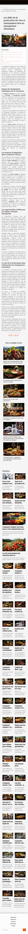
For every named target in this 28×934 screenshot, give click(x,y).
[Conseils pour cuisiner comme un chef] (7, 893)
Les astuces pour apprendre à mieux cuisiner (12, 381)
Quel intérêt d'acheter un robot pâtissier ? (7, 612)
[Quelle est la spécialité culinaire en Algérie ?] (20, 643)
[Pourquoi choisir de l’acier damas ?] (20, 604)
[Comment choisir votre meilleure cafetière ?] (7, 778)
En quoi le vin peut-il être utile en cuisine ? (13, 418)
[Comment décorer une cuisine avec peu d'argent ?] (20, 835)
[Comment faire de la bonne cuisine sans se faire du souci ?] (20, 816)
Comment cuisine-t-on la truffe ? (7, 727)
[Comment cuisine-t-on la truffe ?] (7, 720)
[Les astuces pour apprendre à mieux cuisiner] (13, 372)
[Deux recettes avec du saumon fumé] (20, 874)
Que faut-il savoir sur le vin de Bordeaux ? (7, 805)
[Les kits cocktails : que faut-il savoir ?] (20, 778)
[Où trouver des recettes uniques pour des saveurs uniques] (20, 797)
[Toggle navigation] (2, 2)
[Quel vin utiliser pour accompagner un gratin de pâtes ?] (7, 623)
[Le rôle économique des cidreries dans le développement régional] (14, 544)
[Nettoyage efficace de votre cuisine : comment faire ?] (7, 855)
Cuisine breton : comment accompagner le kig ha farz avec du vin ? (12, 458)
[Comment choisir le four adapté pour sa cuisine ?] (20, 700)
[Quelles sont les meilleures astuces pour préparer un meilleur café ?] (7, 585)
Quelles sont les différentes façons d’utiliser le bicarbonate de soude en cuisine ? (13, 438)
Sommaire (6, 50)
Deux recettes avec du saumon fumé (20, 881)
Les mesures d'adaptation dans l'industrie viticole (13, 54)
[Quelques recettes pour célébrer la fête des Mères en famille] (7, 835)
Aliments (13, 917)
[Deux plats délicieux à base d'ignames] (20, 855)
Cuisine (13, 921)
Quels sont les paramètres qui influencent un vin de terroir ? (13, 362)
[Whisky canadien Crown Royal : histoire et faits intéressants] (7, 758)
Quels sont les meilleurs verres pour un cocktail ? (20, 728)
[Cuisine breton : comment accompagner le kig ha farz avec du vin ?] (13, 449)
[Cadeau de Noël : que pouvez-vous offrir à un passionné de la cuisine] (20, 662)
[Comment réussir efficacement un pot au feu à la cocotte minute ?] (7, 565)
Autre (7, 8)
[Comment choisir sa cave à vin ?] (7, 662)
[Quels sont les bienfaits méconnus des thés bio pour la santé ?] (20, 495)
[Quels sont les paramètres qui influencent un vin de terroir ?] (13, 353)
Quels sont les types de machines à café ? (7, 824)
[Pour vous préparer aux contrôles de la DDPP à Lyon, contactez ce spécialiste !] (7, 476)
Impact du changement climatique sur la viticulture (13, 52)
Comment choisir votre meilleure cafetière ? (7, 786)
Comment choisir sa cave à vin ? (6, 669)
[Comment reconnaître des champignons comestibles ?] (7, 700)
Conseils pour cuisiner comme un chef (7, 901)
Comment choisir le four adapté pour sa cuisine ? (20, 709)
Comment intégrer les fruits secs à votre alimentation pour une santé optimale (14, 529)
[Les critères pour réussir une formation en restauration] (7, 739)
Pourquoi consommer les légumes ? (7, 650)
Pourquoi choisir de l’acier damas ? (20, 612)
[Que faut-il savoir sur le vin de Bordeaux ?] (7, 797)
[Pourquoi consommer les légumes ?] (7, 643)
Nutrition (13, 923)
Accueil (2, 8)
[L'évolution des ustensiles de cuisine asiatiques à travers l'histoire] (7, 495)
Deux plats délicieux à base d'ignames (19, 863)
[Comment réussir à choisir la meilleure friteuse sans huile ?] (20, 565)
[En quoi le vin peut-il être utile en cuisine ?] (13, 409)
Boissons (13, 919)
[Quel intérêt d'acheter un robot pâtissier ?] (7, 604)
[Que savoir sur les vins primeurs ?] (13, 391)
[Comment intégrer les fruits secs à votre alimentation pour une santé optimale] (14, 518)
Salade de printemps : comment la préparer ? (6, 882)
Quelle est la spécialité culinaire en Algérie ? (19, 651)
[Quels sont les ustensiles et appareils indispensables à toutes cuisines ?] (20, 893)
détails (20, 143)
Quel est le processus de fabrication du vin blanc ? (20, 484)
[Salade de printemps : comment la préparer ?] (7, 874)
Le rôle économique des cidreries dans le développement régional (11, 555)
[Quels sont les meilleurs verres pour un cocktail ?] (20, 720)
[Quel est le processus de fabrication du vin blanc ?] (20, 476)
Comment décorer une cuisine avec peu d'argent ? (20, 844)
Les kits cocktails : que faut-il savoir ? (20, 786)
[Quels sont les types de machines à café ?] (7, 816)
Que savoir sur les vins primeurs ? (10, 399)
